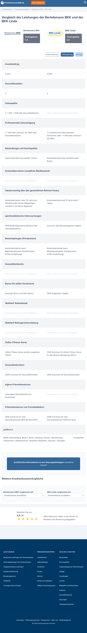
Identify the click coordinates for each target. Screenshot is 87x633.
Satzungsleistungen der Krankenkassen (17, 562)
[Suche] (85, 2)
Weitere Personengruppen (46, 585)
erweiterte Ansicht (43, 463)
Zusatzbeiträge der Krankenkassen (71, 567)
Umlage (62, 571)
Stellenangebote (65, 620)
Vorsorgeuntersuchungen (12, 585)
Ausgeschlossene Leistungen (13, 567)
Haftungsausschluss (32, 620)
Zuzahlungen (63, 576)
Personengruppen (46, 552)
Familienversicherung (10, 571)
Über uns (54, 620)
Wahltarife (6, 581)
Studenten (40, 567)
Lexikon (62, 581)
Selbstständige (42, 562)
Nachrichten (63, 557)
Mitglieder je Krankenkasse (68, 585)
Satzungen (63, 599)
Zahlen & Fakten (67, 552)
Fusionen (62, 590)
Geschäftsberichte (65, 595)
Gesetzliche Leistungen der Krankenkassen (18, 557)
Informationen (52, 54)
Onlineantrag (67, 54)
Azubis (39, 571)
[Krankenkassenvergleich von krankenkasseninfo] (12, 2)
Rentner (40, 576)
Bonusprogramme (9, 576)
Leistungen (8, 552)
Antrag (79, 54)
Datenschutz (45, 620)
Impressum (20, 620)
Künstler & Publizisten (44, 581)
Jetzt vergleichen (38, 3)
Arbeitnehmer (42, 557)
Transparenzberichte (66, 604)
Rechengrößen (64, 562)
